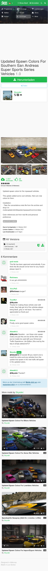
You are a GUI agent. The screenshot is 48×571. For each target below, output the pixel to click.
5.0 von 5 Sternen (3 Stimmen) (10, 185)
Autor (19, 352)
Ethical (12, 320)
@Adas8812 (14, 355)
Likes (20, 180)
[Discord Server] (21, 94)
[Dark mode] (41, 3)
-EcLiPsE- (13, 288)
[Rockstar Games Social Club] (18, 94)
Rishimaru (14, 277)
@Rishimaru (14, 291)
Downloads (9, 180)
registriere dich (9, 384)
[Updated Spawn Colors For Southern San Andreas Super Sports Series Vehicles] (24, 150)
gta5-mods (14, 261)
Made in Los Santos (8, 564)
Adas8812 (14, 331)
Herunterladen (26, 79)
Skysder (18, 92)
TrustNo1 (13, 300)
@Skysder (14, 302)
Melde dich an (31, 382)
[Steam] (15, 94)
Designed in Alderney (9, 562)
